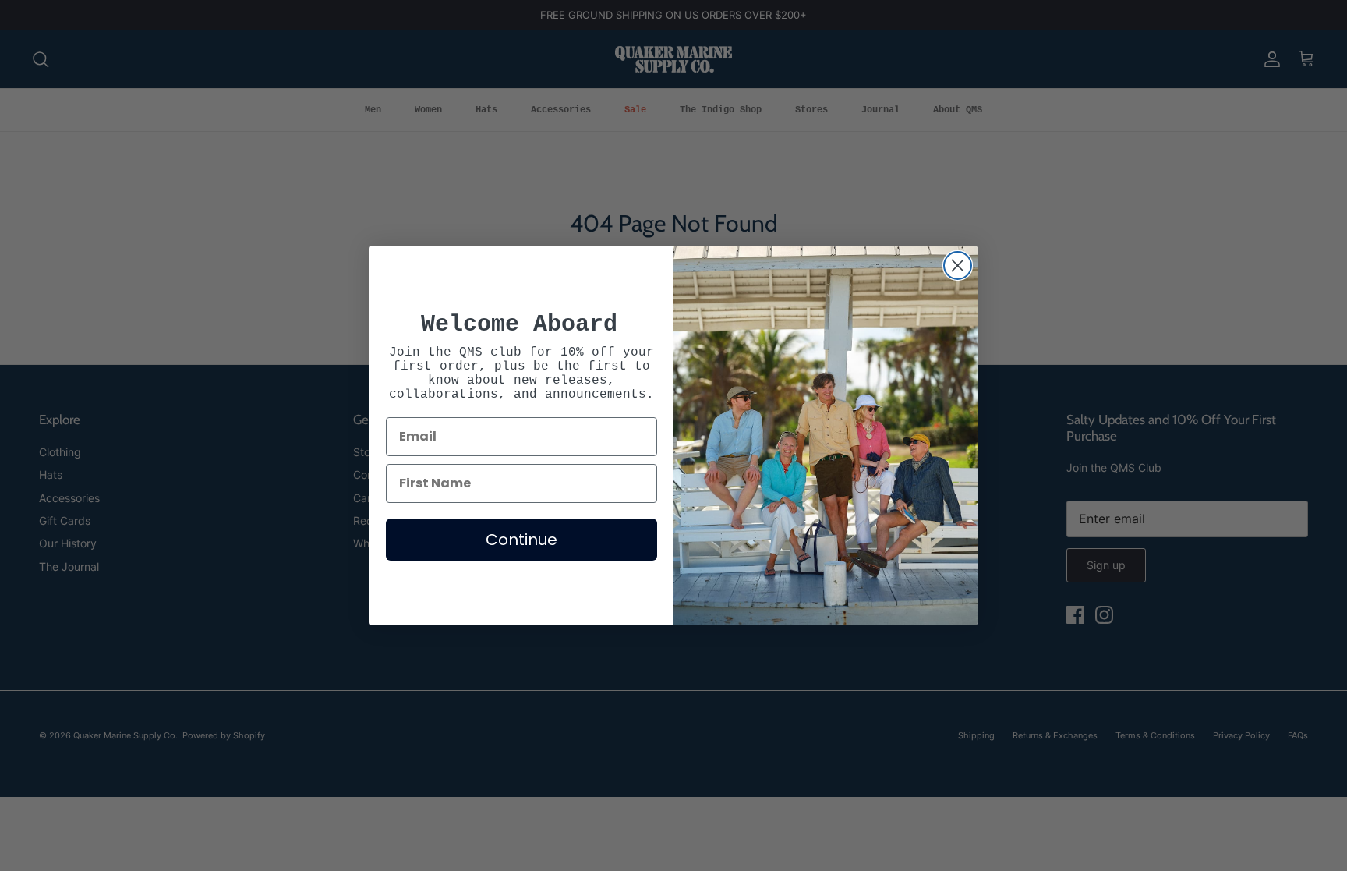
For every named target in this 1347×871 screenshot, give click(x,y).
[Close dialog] (957, 265)
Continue (521, 540)
